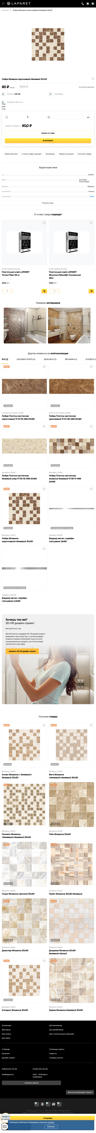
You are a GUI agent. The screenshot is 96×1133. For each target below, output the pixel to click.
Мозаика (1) (71, 359)
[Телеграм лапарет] (59, 1104)
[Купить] (44, 291)
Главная (5, 10)
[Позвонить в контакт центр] (83, 3)
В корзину (48, 140)
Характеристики (11, 154)
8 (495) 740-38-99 (40, 1069)
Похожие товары (84, 154)
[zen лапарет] (48, 1104)
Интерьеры (50, 154)
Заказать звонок (31, 1083)
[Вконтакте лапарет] (37, 1104)
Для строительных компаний (61, 1034)
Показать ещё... (48, 203)
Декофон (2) (50, 359)
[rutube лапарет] (54, 1104)
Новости (53, 1053)
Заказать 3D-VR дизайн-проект (22, 651)
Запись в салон (5, 1118)
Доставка (6, 1038)
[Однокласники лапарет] (42, 1104)
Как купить (6, 1034)
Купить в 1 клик (48, 133)
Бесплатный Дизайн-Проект (80, 1092)
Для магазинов (55, 1025)
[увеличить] (11, 290)
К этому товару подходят (32, 154)
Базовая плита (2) (26, 359)
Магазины (6, 1030)
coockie (51, 1122)
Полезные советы (56, 1049)
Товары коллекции (66, 154)
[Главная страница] (19, 4)
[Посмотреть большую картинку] (48, 44)
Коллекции (6, 1025)
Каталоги (6, 1053)
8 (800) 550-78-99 (9, 1069)
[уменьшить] (3, 290)
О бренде (6, 1049)
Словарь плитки (56, 1058)
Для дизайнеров (56, 1030)
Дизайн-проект (8, 1058)
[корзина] (93, 3)
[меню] (3, 3)
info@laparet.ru (8, 1074)
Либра (91, 196)
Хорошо (51, 1126)
